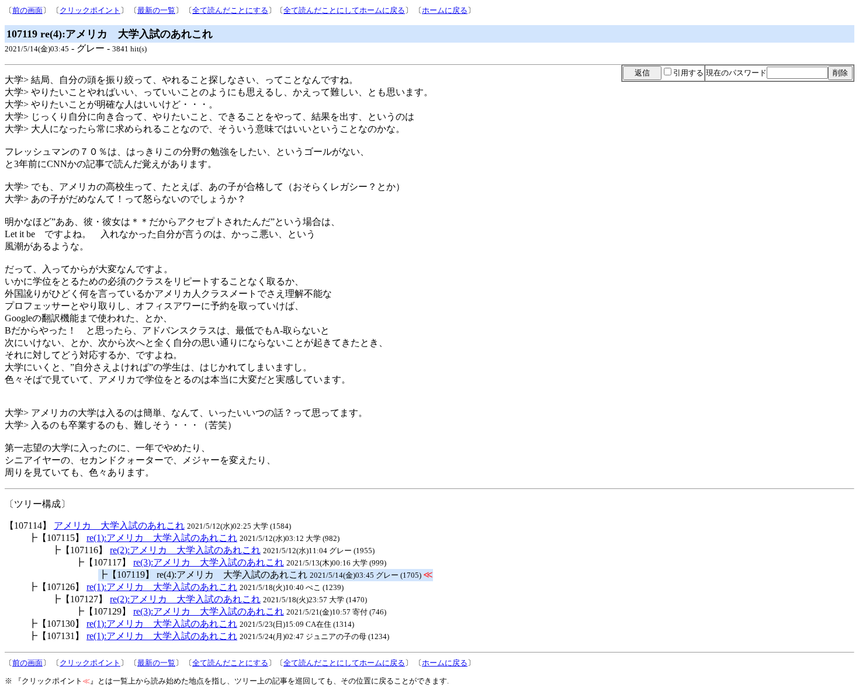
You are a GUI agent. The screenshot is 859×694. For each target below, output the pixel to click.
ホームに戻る (444, 10)
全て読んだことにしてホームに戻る (344, 10)
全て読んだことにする (230, 10)
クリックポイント (90, 10)
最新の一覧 (156, 10)
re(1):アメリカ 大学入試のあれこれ (161, 538)
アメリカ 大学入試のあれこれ (119, 525)
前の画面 (27, 10)
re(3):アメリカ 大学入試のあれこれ (208, 562)
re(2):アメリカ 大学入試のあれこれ (185, 550)
